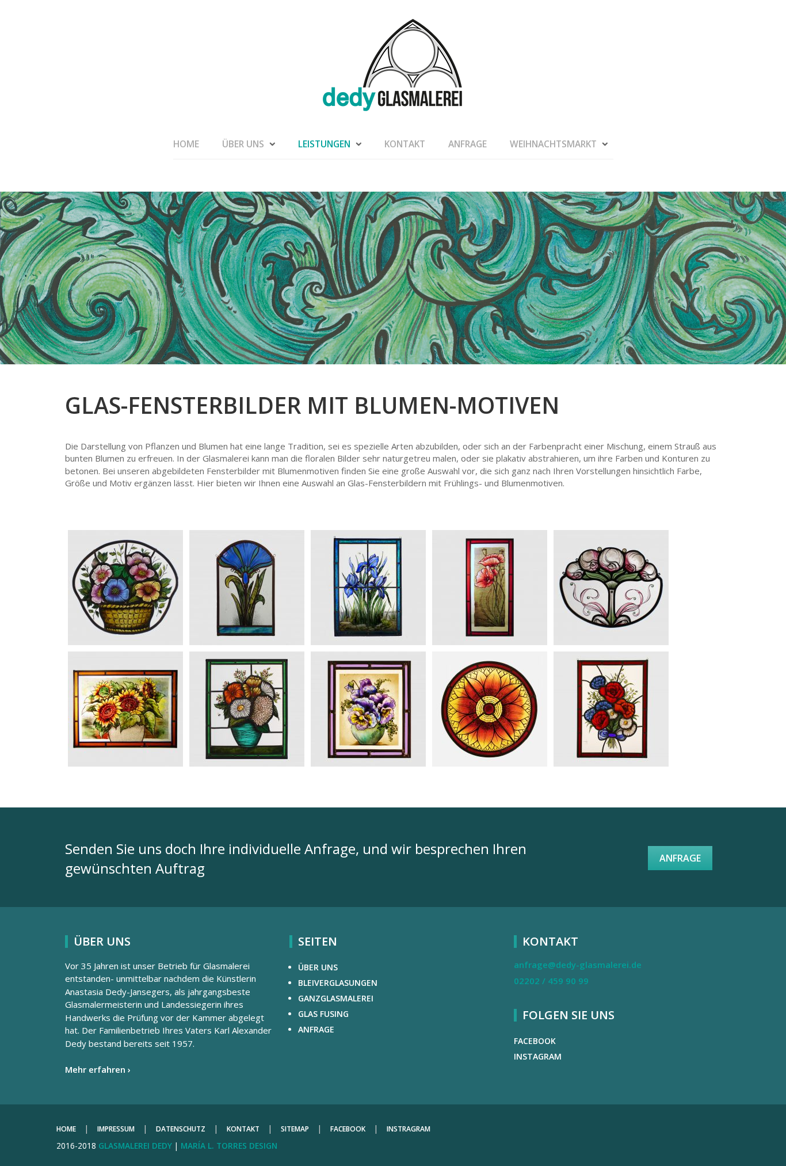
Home (186, 144)
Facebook (535, 1040)
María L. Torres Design (229, 1145)
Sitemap (295, 1129)
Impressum (116, 1129)
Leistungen (324, 144)
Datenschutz (180, 1129)
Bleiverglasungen (337, 982)
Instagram (538, 1056)
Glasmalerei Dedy (135, 1145)
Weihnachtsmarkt (553, 144)
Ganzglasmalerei (335, 998)
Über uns (243, 144)
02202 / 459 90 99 (551, 980)
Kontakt (404, 144)
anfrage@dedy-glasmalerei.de (578, 964)
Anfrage (467, 144)
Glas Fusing (323, 1013)
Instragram (408, 1129)
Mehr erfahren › (98, 1069)
